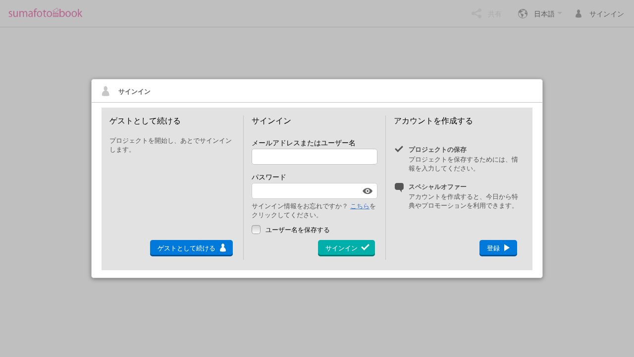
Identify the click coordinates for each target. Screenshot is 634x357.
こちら (360, 205)
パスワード (269, 176)
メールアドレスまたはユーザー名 (304, 142)
